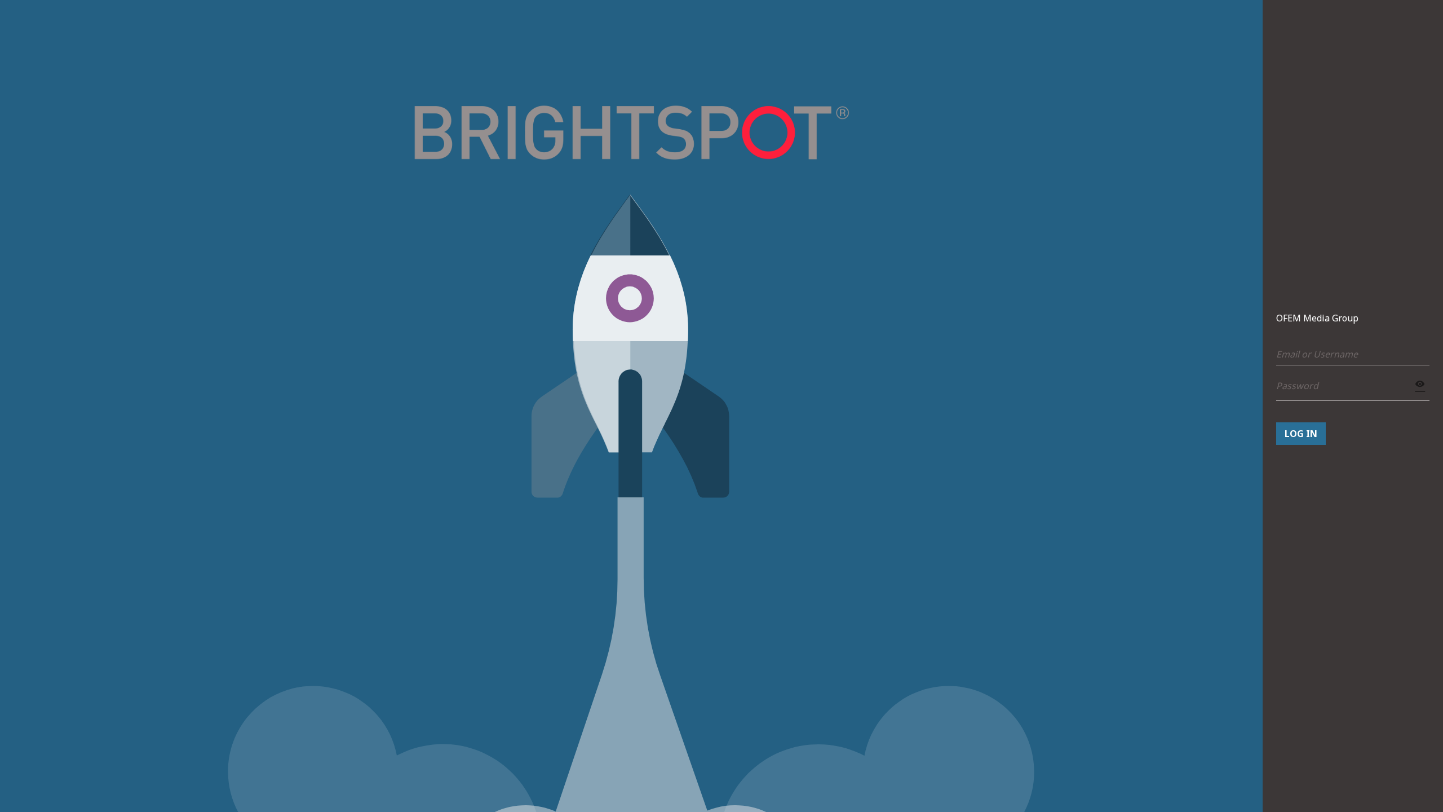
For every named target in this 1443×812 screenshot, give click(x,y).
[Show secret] (1420, 384)
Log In (1301, 433)
